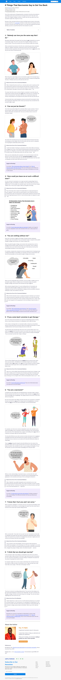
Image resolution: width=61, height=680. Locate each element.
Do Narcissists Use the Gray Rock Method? (20, 493)
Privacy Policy (48, 661)
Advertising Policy (48, 666)
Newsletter (24, 1)
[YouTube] (17, 659)
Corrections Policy (48, 665)
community (17, 22)
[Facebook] (21, 659)
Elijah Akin (9, 7)
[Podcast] (19, 659)
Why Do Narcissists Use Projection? (19, 308)
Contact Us (37, 666)
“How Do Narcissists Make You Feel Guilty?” (20, 227)
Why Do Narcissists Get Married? (22, 615)
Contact (19, 1)
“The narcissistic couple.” (19, 651)
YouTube (37, 664)
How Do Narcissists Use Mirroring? (18, 382)
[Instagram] (23, 659)
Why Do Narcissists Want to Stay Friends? (20, 166)
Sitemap (37, 667)
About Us (37, 665)
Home (10, 1)
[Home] (5, 11)
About (14, 1)
